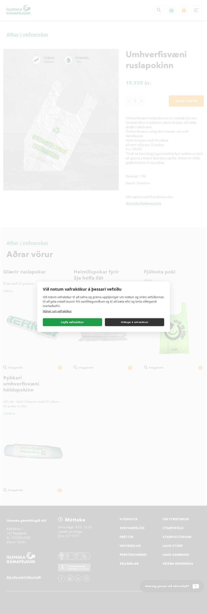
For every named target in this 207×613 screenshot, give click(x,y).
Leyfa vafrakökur (72, 322)
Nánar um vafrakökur (57, 311)
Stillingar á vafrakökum (134, 322)
